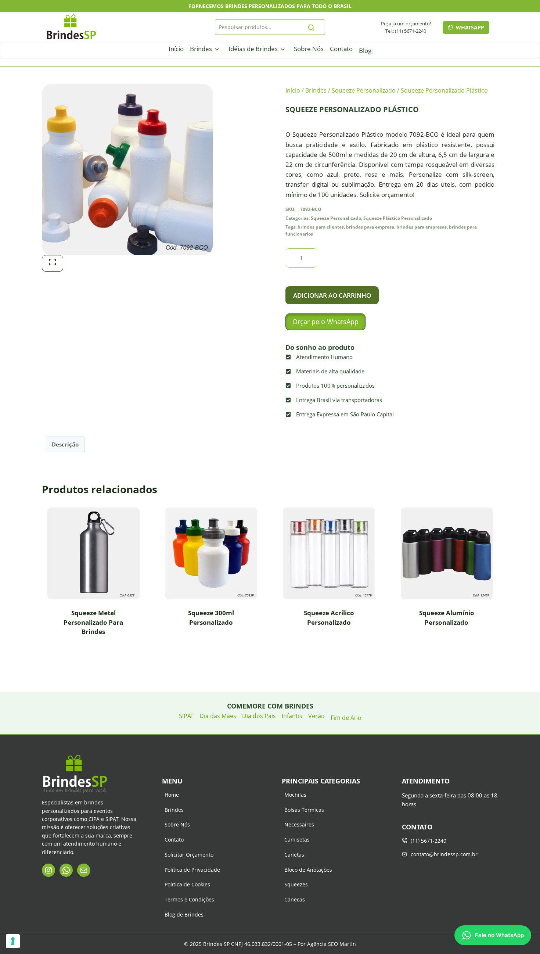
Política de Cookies (187, 884)
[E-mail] (83, 870)
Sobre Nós (309, 48)
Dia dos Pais (259, 716)
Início (176, 48)
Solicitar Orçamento (189, 854)
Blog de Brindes (184, 914)
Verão (316, 716)
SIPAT (186, 716)
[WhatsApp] (66, 870)
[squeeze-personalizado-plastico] (127, 169)
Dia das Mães (217, 716)
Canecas (294, 899)
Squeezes (296, 884)
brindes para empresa (370, 227)
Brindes (201, 48)
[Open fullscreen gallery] (52, 263)
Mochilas (295, 794)
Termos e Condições (189, 899)
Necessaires (299, 824)
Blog (365, 50)
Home (172, 794)
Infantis (292, 716)
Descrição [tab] (65, 444)
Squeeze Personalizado (336, 218)
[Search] (311, 27)
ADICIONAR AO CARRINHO (332, 295)
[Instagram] (48, 870)
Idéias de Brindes (253, 48)
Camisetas (297, 839)
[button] (325, 322)
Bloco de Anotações (308, 869)
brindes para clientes (321, 227)
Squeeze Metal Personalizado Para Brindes (93, 622)
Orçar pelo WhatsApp (325, 321)
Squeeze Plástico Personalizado (397, 218)
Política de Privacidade (192, 869)
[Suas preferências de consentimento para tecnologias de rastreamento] (13, 941)
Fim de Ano (346, 718)
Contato (341, 48)
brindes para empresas (421, 227)
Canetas (294, 854)
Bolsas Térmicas (304, 809)
